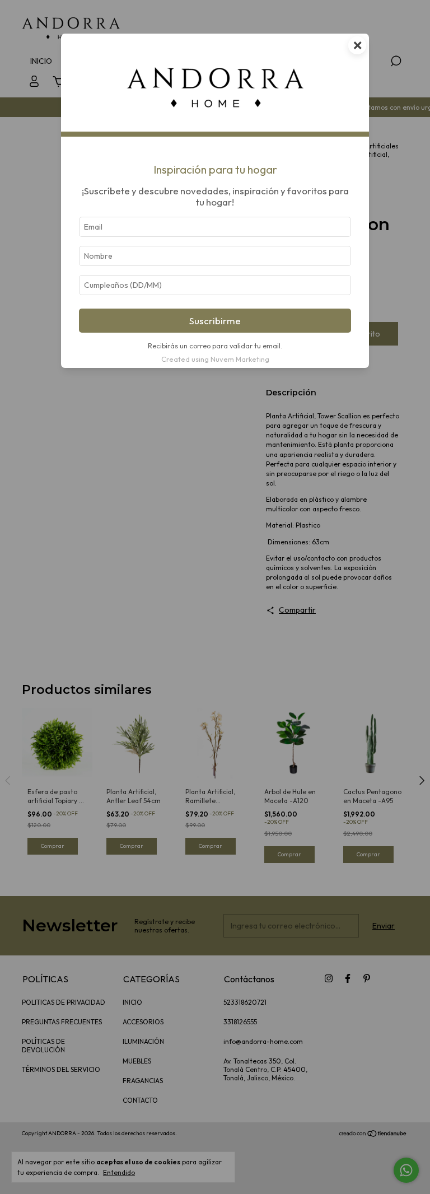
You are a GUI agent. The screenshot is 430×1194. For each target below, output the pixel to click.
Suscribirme (215, 321)
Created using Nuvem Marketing (215, 359)
